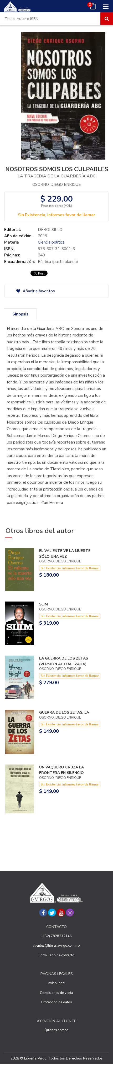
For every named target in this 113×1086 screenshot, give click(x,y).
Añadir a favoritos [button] (38, 291)
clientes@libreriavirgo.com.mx (56, 945)
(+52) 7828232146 (57, 936)
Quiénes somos (56, 1030)
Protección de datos (56, 1002)
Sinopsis (20, 314)
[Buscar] (106, 18)
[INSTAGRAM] (70, 912)
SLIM (43, 604)
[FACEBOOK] (43, 912)
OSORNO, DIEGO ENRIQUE (56, 184)
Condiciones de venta (56, 992)
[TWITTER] (52, 912)
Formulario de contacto (56, 955)
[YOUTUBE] (61, 912)
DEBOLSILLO (50, 229)
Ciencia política (51, 242)
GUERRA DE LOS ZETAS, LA (64, 712)
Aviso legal (56, 983)
